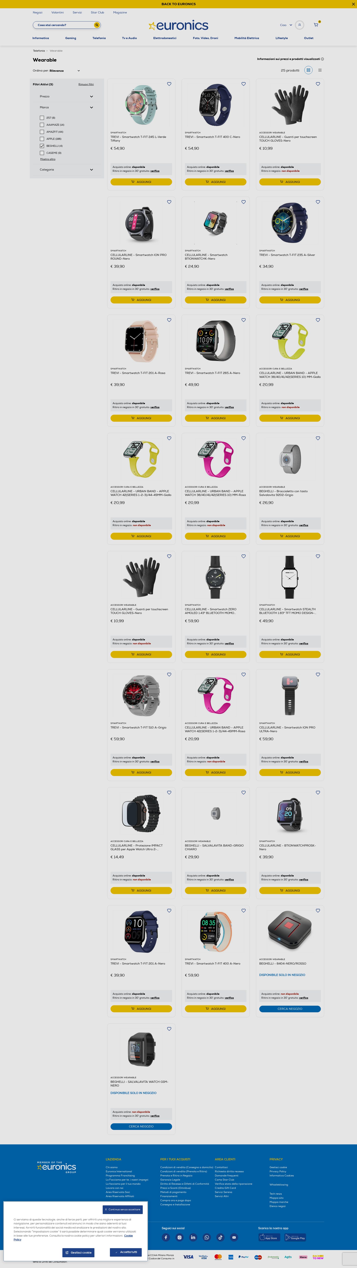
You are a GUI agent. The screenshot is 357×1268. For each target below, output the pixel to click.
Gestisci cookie (81, 1252)
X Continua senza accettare (122, 1209)
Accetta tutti (128, 1252)
